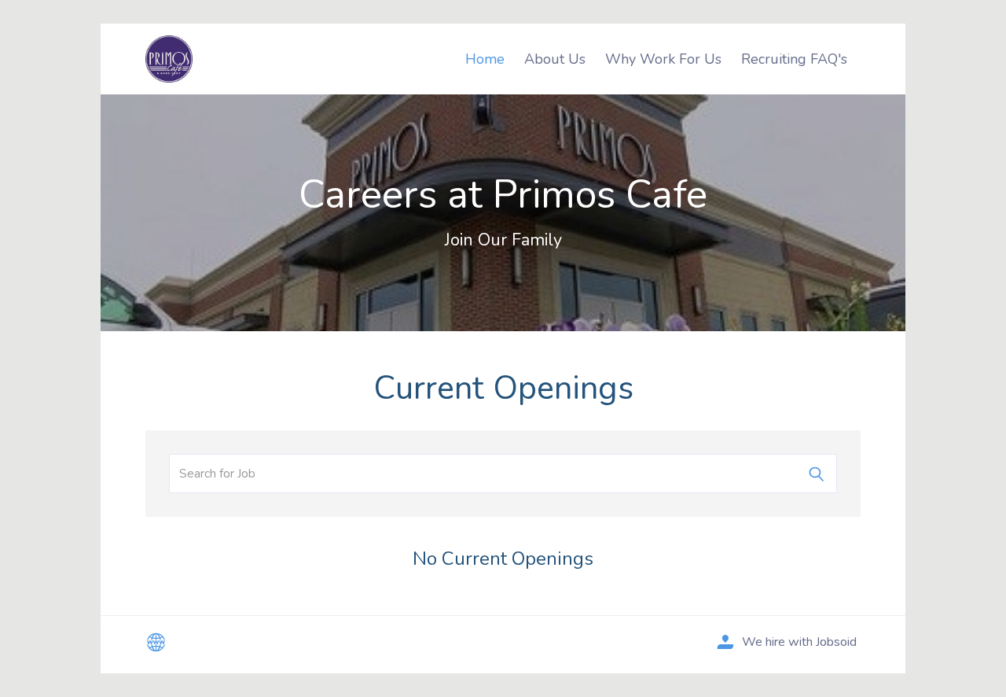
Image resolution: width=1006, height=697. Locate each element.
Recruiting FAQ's (794, 59)
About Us (555, 59)
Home (485, 59)
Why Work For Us (663, 59)
